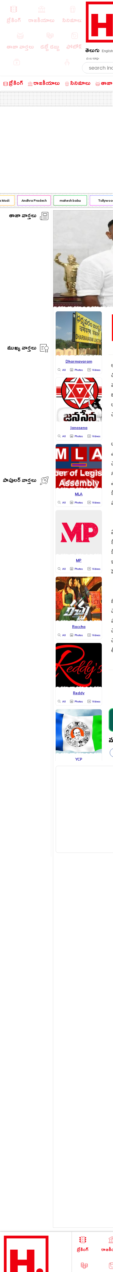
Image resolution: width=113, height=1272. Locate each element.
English (107, 51)
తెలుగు (92, 51)
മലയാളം (92, 59)
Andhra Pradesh (32, 200)
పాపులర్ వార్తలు (19, 481)
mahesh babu (69, 200)
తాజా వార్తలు (22, 216)
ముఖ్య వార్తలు (21, 348)
